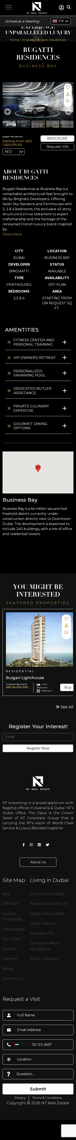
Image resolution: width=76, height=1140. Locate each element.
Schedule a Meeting (22, 21)
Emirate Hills (42, 933)
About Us (38, 862)
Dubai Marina (43, 923)
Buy (67, 687)
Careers (10, 958)
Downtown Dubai (47, 894)
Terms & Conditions (47, 1098)
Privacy (20, 1098)
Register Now (38, 748)
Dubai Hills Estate (47, 913)
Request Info (57, 147)
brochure (57, 138)
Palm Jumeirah (44, 958)
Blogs (8, 968)
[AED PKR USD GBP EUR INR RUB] (13, 151)
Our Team (12, 939)
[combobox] (22, 1044)
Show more (12, 234)
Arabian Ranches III (48, 903)
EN (60, 21)
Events (9, 949)
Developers (13, 929)
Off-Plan (11, 903)
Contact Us (13, 978)
